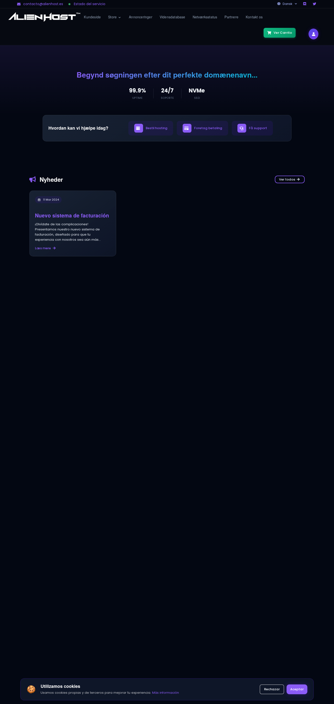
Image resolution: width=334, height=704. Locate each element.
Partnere (231, 16)
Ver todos (287, 179)
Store (113, 16)
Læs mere (43, 248)
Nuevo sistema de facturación (72, 215)
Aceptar (297, 689)
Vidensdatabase (172, 16)
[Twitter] (315, 4)
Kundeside (92, 16)
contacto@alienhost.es (43, 3)
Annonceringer (140, 16)
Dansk (287, 3)
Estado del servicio (89, 3)
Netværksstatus (205, 16)
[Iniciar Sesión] (313, 34)
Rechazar (272, 689)
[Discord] (305, 4)
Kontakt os (254, 16)
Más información (165, 692)
